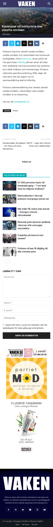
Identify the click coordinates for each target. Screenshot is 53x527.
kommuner (26, 58)
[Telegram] (18, 43)
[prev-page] (4, 262)
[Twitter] (11, 43)
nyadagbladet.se (21, 101)
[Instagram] (15, 509)
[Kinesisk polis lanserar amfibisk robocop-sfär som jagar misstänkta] (9, 225)
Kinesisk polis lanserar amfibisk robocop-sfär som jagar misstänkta (34, 225)
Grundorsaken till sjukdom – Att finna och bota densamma (14, 146)
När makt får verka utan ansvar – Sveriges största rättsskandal (33, 212)
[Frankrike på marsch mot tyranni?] (9, 238)
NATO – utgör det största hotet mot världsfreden (38, 144)
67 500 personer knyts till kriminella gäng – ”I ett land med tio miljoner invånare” (32, 185)
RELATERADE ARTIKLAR (14, 175)
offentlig (22, 62)
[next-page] (8, 262)
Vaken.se (26, 161)
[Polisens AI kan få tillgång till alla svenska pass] (9, 251)
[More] (43, 43)
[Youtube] (44, 509)
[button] (4, 3)
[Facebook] (5, 43)
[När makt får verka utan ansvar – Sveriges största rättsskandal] (9, 212)
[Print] (30, 43)
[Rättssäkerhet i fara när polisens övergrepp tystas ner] (9, 199)
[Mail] (23, 509)
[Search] (49, 3)
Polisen (15, 111)
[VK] (36, 43)
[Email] (24, 43)
